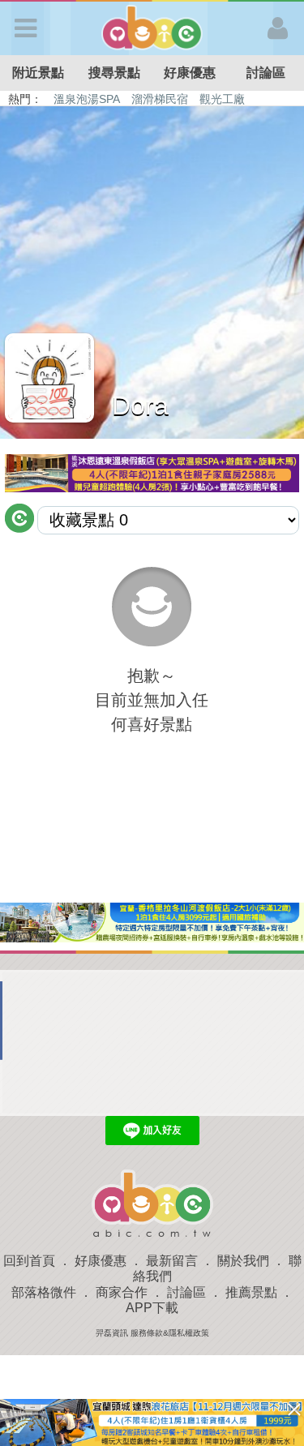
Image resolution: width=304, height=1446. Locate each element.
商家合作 (122, 1292)
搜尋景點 (114, 72)
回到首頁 (29, 1261)
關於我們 (243, 1261)
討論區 (265, 72)
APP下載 (152, 1308)
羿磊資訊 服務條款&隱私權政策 (152, 1332)
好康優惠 (190, 72)
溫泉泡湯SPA (87, 98)
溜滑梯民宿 (159, 98)
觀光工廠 (222, 98)
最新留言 (172, 1261)
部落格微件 (43, 1292)
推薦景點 (251, 1292)
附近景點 (38, 72)
